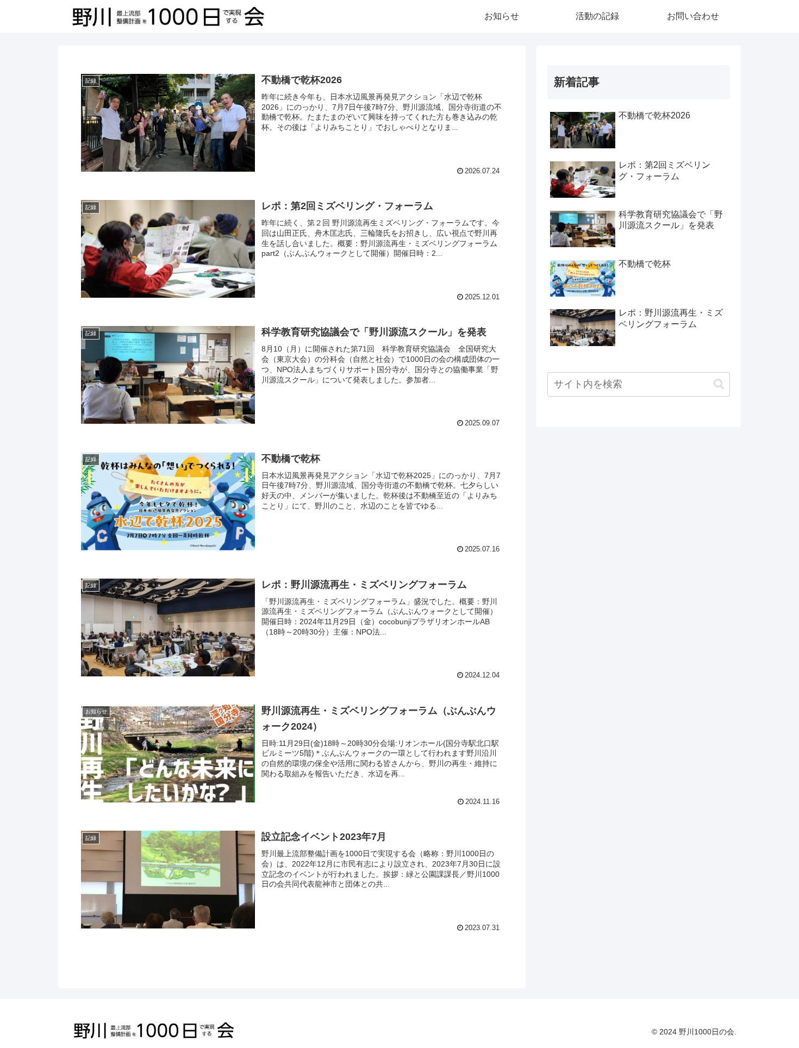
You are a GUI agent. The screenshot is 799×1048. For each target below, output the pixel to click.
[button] (718, 384)
